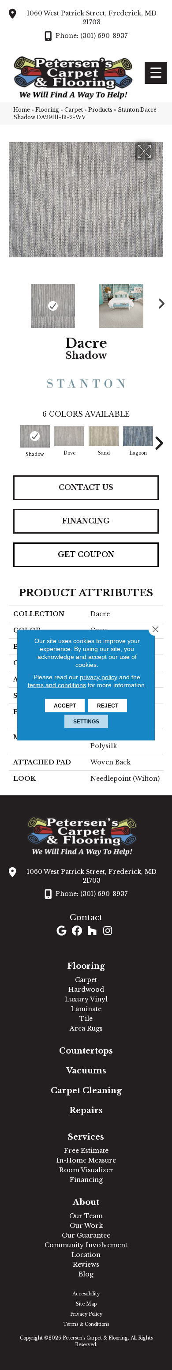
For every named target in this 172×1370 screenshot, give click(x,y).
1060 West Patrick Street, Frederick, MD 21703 (92, 17)
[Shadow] (35, 436)
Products (100, 109)
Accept (65, 706)
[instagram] (107, 931)
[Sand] (103, 436)
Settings (86, 722)
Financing (86, 520)
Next (158, 301)
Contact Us (86, 487)
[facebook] (77, 931)
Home (21, 109)
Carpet (73, 109)
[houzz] (92, 931)
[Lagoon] (138, 436)
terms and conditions (57, 685)
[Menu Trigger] (156, 73)
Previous (13, 301)
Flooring (47, 109)
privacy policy (98, 677)
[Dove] (69, 436)
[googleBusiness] (61, 931)
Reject (107, 706)
